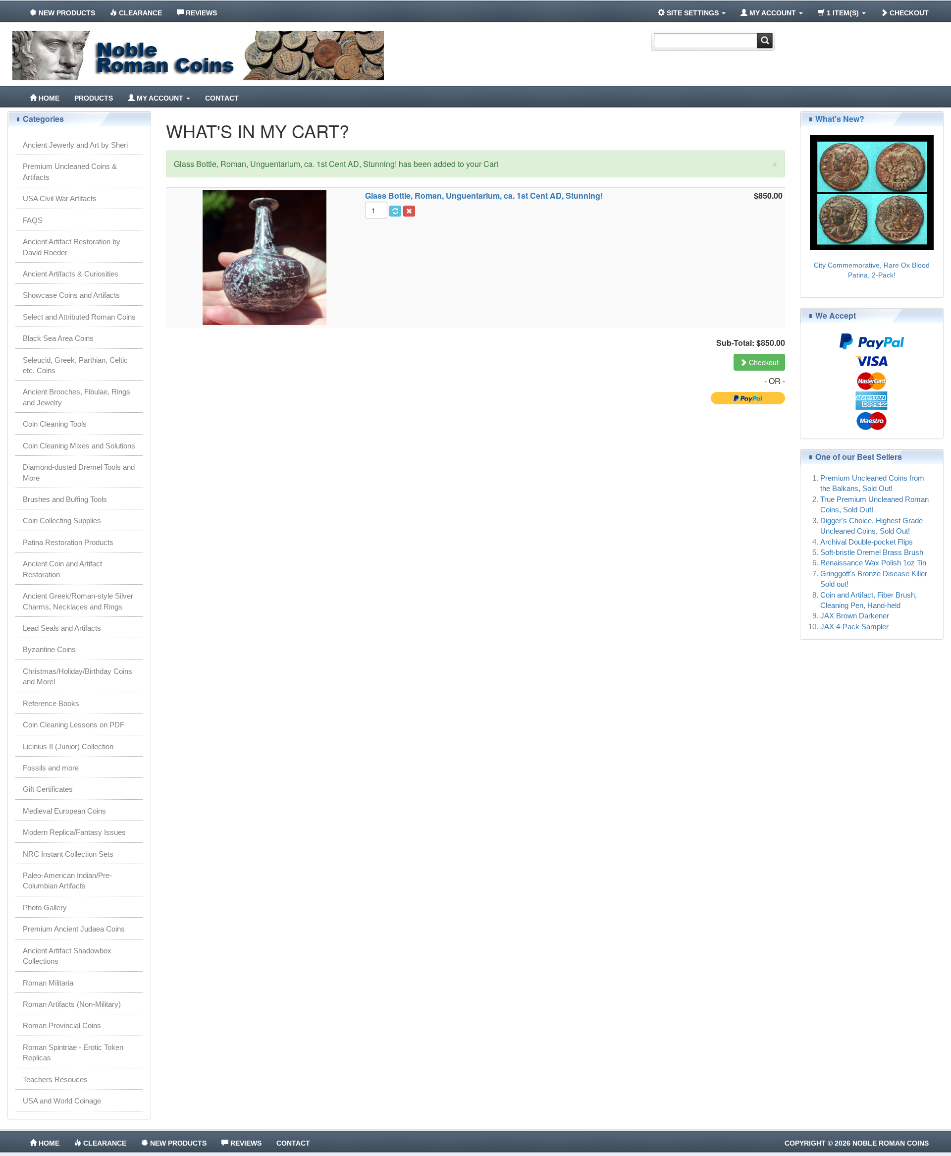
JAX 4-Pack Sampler (854, 626)
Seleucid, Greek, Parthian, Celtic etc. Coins (75, 365)
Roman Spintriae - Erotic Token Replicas (73, 1052)
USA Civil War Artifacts (60, 198)
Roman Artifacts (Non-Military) (72, 1004)
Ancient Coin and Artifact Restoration (62, 568)
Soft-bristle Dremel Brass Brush (871, 552)
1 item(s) (843, 13)
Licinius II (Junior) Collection (68, 746)
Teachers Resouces (55, 1079)
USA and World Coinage (62, 1101)
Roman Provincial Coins (62, 1025)
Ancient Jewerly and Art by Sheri (75, 145)
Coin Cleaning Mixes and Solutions (79, 445)
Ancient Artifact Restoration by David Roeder (71, 246)
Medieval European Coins (64, 811)
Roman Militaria (48, 983)
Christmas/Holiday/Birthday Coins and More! (77, 676)
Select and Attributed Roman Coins (79, 317)
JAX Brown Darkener (854, 615)
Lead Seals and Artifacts (62, 628)
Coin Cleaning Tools (55, 424)
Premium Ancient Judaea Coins (74, 929)
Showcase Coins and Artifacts (71, 295)
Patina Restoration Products (68, 542)
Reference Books (51, 703)
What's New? (839, 118)
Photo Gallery (45, 907)
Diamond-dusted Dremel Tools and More (79, 472)
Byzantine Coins (49, 649)
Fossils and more (51, 768)
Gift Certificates (48, 789)
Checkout (908, 13)
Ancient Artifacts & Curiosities (70, 274)
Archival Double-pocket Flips (866, 542)
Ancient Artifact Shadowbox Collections (67, 955)
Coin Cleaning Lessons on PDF (73, 724)
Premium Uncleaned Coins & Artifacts (70, 171)
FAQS (33, 220)
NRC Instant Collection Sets (68, 854)
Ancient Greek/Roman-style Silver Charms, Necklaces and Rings (78, 601)
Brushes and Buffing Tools (65, 499)
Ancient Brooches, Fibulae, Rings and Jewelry (76, 396)
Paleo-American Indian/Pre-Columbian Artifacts (67, 880)
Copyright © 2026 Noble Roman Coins (857, 1143)
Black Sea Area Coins (58, 338)
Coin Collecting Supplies (62, 520)
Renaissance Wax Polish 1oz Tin (873, 562)
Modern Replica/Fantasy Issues (74, 832)
